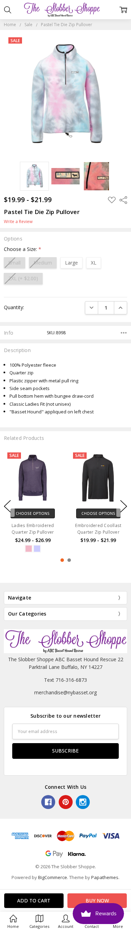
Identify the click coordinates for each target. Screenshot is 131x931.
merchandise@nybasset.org (65, 692)
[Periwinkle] (37, 548)
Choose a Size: (22, 249)
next (123, 506)
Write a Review (18, 221)
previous (7, 506)
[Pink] (28, 548)
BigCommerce (52, 877)
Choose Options (33, 513)
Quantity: (14, 307)
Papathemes (104, 877)
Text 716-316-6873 (65, 680)
